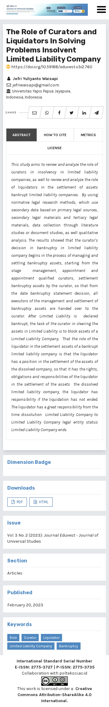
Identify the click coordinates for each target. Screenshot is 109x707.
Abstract (21, 135)
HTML (43, 502)
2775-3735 (83, 667)
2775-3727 (42, 667)
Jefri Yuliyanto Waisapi (35, 78)
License (55, 148)
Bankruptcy (68, 646)
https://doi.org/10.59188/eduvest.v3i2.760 (51, 66)
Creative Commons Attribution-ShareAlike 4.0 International (55, 694)
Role (13, 637)
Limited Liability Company (31, 646)
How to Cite (55, 135)
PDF (19, 502)
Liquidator (51, 637)
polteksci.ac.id (73, 673)
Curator (30, 637)
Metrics (88, 135)
